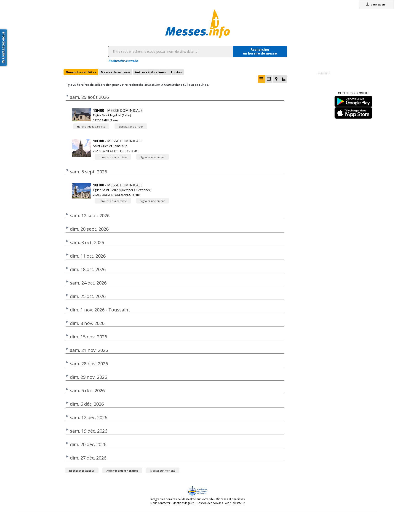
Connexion (378, 4)
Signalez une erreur (131, 126)
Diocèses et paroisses (230, 499)
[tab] (81, 72)
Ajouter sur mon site (162, 470)
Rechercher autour (81, 470)
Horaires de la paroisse (91, 126)
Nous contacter (160, 503)
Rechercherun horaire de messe (260, 51)
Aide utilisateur (235, 503)
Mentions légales (183, 503)
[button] (261, 79)
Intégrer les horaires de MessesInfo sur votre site (182, 499)
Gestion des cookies (210, 503)
